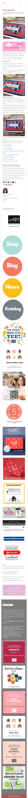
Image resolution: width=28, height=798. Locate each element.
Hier (3, 178)
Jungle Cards (11, 156)
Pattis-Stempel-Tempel (14, 154)
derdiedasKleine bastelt (9, 12)
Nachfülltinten (14, 572)
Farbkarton (6, 572)
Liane (4, 194)
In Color (14, 13)
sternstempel (11, 159)
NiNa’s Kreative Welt (14, 161)
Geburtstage (9, 13)
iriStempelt (11, 149)
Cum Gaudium (12, 157)
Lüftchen (9, 147)
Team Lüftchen (19, 13)
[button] (4, 182)
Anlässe (4, 13)
